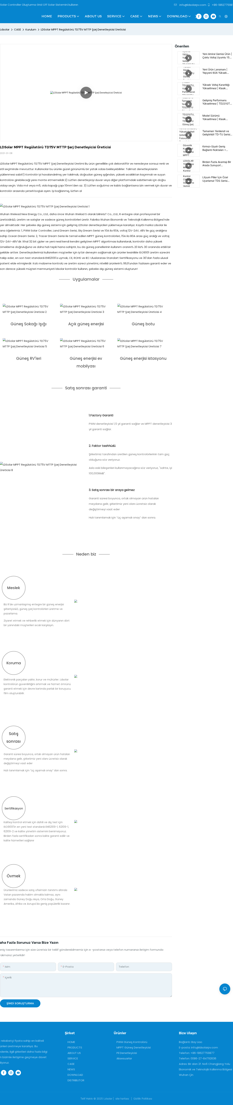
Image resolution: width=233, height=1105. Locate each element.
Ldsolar (4, 29)
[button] (196, 16)
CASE (17, 29)
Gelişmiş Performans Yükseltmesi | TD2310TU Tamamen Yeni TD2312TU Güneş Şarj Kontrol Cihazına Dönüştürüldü (217, 102)
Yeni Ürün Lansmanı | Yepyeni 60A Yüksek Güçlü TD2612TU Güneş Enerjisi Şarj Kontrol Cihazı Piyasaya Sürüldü (217, 71)
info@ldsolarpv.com (192, 5)
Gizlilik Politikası (143, 1098)
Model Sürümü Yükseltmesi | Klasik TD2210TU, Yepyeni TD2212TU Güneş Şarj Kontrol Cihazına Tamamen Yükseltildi (215, 117)
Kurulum (30, 29)
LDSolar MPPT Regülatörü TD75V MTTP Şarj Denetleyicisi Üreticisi (83, 29)
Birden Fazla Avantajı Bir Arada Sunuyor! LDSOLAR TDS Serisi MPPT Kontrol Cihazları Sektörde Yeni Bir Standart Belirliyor (216, 163)
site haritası (122, 1098)
